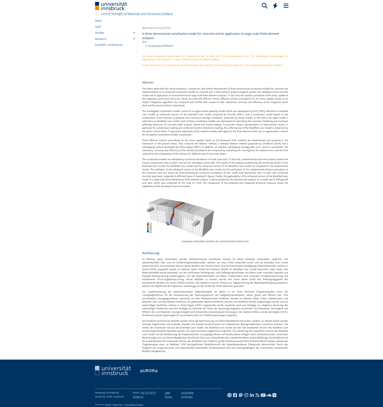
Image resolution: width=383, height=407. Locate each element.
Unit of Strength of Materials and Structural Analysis (137, 14)
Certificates (187, 396)
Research (101, 39)
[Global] (275, 6)
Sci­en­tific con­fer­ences (109, 45)
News (98, 20)
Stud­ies (99, 32)
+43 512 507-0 (148, 392)
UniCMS (108, 405)
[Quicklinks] (275, 5)
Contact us (138, 396)
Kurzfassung (154, 45)
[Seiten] (286, 5)
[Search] (264, 5)
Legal (167, 392)
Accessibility (187, 392)
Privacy (168, 396)
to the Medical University (133, 405)
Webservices (117, 405)
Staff (98, 26)
